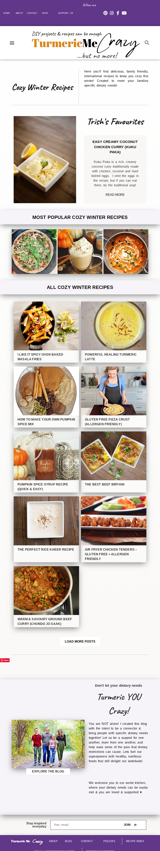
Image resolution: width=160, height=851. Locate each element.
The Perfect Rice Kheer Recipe (46, 549)
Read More (115, 194)
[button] (12, 42)
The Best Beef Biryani (104, 484)
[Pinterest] (105, 13)
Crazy (37, 841)
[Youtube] (124, 13)
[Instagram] (111, 13)
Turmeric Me (20, 841)
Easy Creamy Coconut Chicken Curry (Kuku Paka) (115, 147)
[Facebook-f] (118, 13)
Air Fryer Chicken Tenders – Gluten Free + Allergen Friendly (111, 554)
